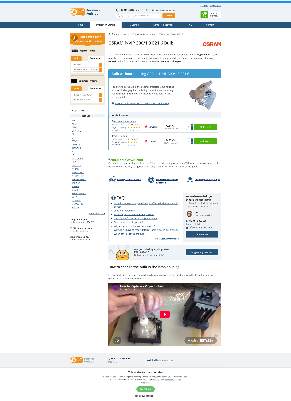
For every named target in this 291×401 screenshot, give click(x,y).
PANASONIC (78, 172)
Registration (215, 5)
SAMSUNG (77, 183)
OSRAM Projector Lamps (144, 34)
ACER (74, 123)
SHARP (75, 189)
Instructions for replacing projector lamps (135, 218)
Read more (145, 382)
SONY (74, 196)
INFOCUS (76, 148)
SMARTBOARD (79, 193)
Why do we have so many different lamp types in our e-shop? (146, 229)
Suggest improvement (202, 252)
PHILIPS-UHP (78, 176)
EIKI (73, 137)
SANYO (75, 186)
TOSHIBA (76, 200)
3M (73, 120)
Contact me (202, 234)
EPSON (75, 141)
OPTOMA (76, 165)
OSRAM (75, 169)
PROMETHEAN (79, 179)
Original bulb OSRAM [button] (125, 121)
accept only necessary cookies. (168, 379)
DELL (74, 134)
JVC (73, 151)
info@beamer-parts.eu (165, 10)
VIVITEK (75, 207)
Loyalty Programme (124, 210)
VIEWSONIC (77, 203)
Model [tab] (76, 58)
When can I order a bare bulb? (129, 233)
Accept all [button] (145, 389)
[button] (145, 395)
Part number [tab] (96, 58)
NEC (74, 162)
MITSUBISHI (78, 158)
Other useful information (167, 238)
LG (73, 155)
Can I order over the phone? (128, 222)
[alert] (145, 384)
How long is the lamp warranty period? (134, 214)
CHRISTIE (76, 130)
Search (169, 15)
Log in (205, 5)
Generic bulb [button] (120, 135)
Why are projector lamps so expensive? (134, 226)
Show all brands (97, 213)
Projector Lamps (121, 34)
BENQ (75, 127)
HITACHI (76, 144)
